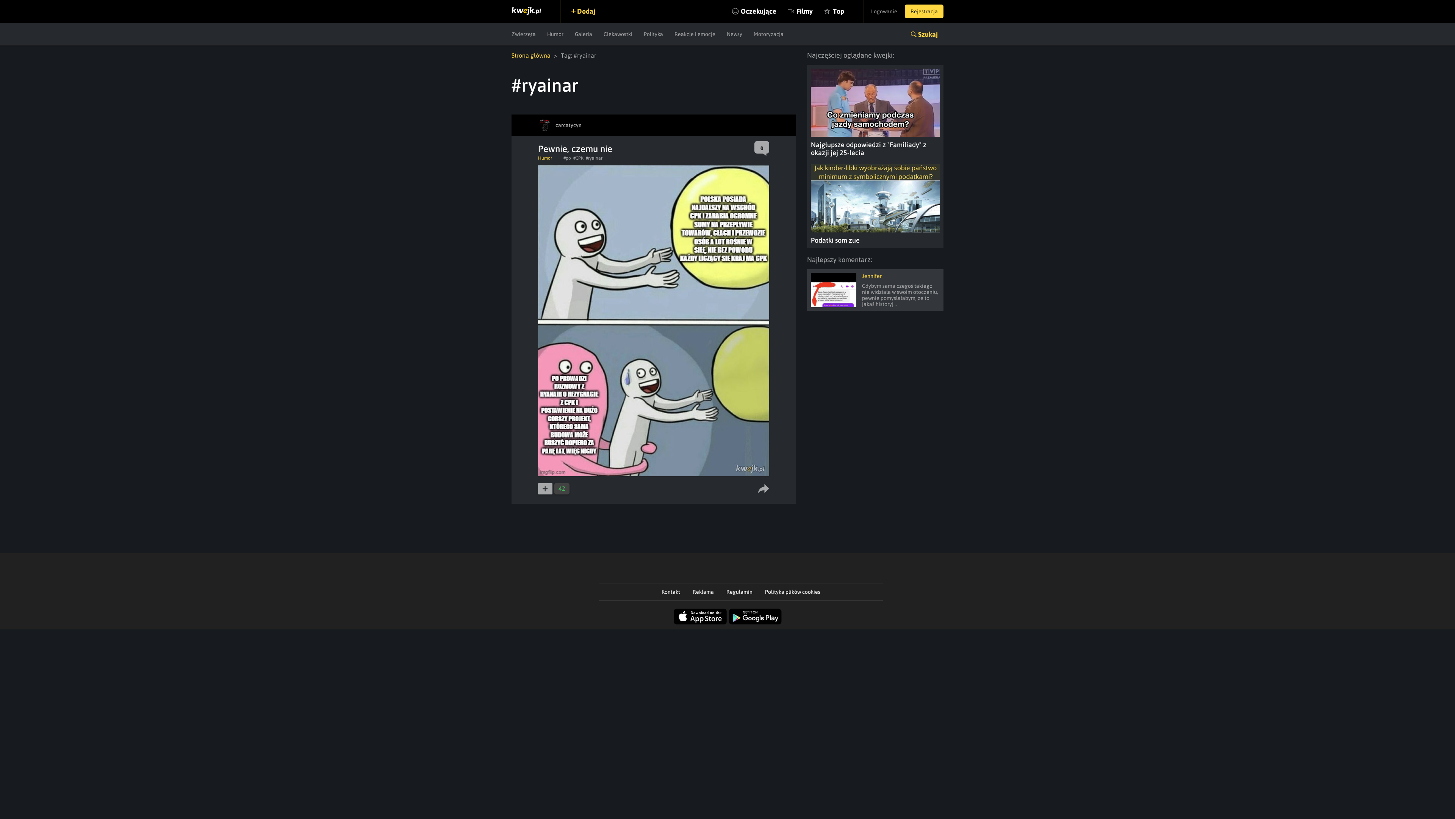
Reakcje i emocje (694, 34)
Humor (555, 34)
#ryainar (594, 158)
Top (838, 11)
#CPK (578, 158)
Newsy (734, 34)
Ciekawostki (618, 34)
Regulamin (739, 592)
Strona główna (531, 55)
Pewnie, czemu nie (575, 149)
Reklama (703, 592)
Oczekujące (758, 11)
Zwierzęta (524, 34)
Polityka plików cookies (792, 592)
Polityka (653, 34)
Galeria (583, 34)
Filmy (804, 11)
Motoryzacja (769, 34)
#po (567, 158)
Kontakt (671, 592)
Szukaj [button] (928, 34)
